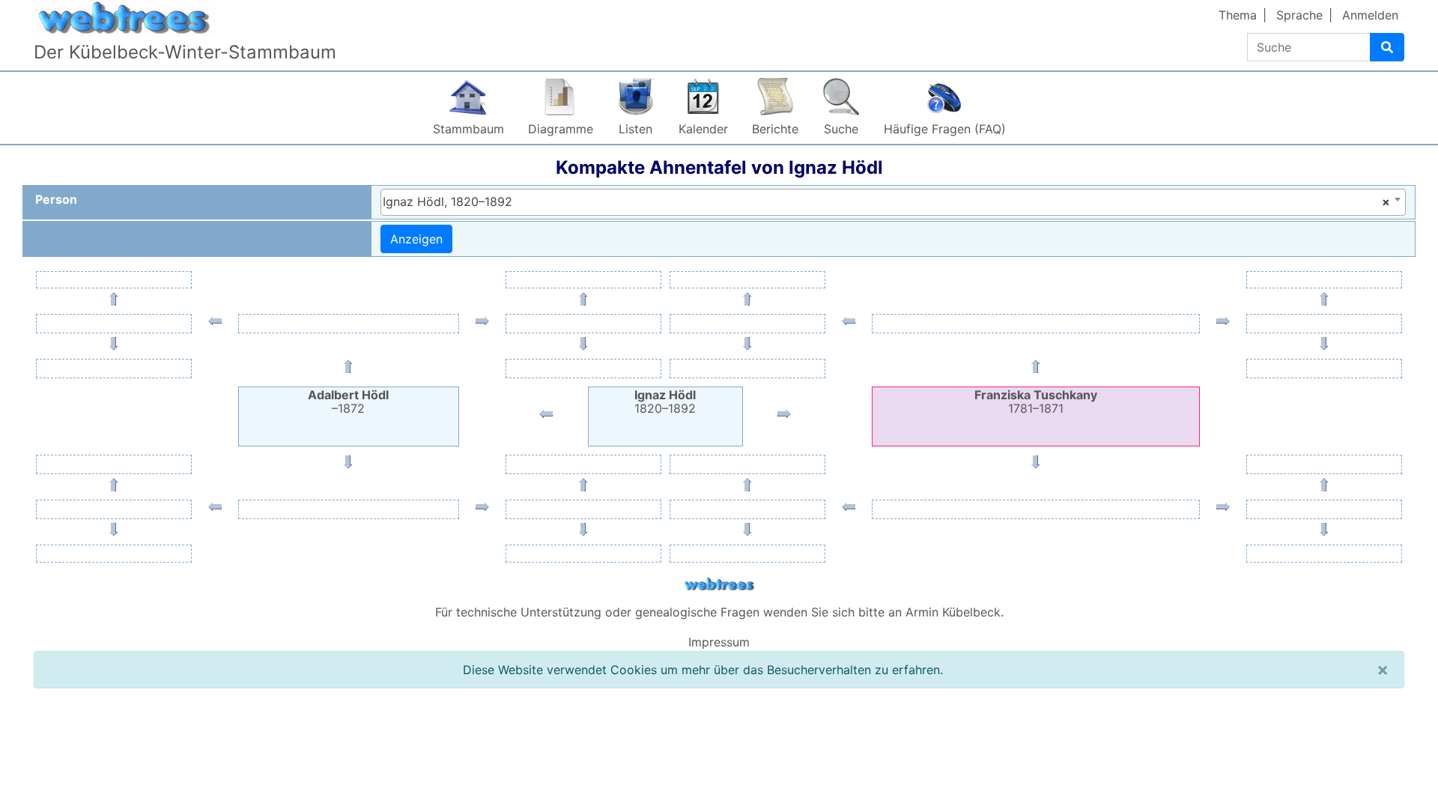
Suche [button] (841, 128)
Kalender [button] (703, 128)
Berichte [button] (775, 128)
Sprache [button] (1299, 14)
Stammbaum (468, 128)
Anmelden (1370, 14)
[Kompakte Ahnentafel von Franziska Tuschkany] (784, 417)
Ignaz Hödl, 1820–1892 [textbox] (886, 201)
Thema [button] (1238, 14)
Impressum (719, 641)
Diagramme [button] (560, 128)
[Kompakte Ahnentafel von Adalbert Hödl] (546, 417)
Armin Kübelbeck (953, 612)
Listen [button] (635, 128)
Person (56, 199)
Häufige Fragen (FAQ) (945, 128)
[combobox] (893, 202)
